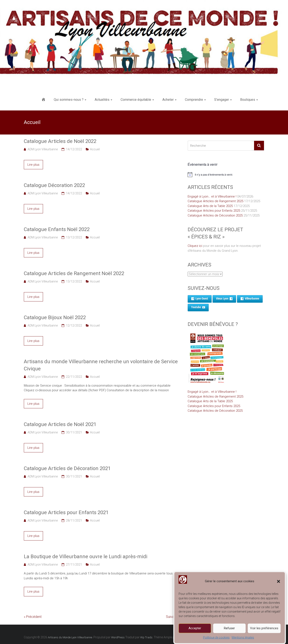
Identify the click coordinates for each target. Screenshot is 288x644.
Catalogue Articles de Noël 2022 (60, 141)
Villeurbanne (252, 298)
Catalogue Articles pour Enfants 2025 (214, 210)
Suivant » (172, 617)
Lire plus (33, 165)
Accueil (95, 149)
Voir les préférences (264, 628)
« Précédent (33, 617)
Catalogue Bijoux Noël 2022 (55, 317)
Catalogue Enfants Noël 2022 (57, 229)
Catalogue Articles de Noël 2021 (60, 424)
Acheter (168, 100)
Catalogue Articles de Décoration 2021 (67, 468)
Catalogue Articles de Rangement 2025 (215, 201)
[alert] (226, 174)
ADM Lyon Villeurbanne (43, 149)
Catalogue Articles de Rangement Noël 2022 (74, 273)
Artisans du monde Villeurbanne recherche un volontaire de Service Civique (101, 365)
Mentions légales (243, 637)
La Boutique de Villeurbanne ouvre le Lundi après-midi (85, 556)
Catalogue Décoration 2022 (54, 185)
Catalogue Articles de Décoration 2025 (215, 215)
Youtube (196, 307)
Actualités (102, 100)
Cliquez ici (195, 246)
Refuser (229, 628)
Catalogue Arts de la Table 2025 (210, 206)
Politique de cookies (216, 637)
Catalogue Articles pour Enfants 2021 (66, 512)
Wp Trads (146, 637)
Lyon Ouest (201, 298)
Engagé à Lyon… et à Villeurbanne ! (212, 196)
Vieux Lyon (222, 298)
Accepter (194, 628)
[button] (278, 581)
